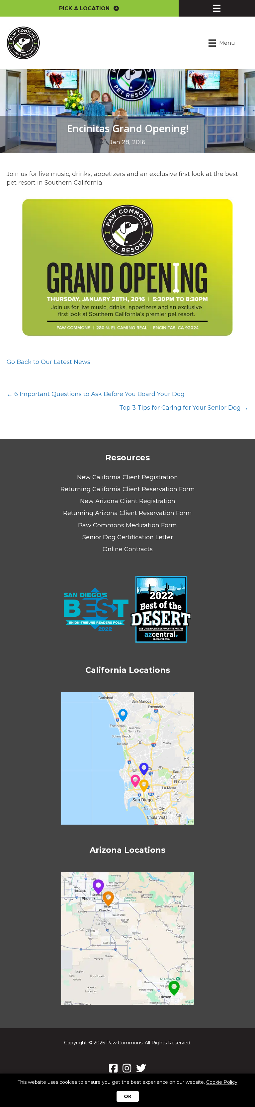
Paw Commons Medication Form (127, 525)
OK (127, 1096)
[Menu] (217, 8)
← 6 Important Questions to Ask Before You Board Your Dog (96, 394)
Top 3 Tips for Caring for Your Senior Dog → (183, 407)
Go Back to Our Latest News (48, 362)
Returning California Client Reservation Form (127, 489)
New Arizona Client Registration (127, 501)
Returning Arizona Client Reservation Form (127, 513)
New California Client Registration (127, 477)
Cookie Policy (221, 1082)
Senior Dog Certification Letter (127, 537)
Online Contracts (128, 549)
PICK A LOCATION (86, 8)
